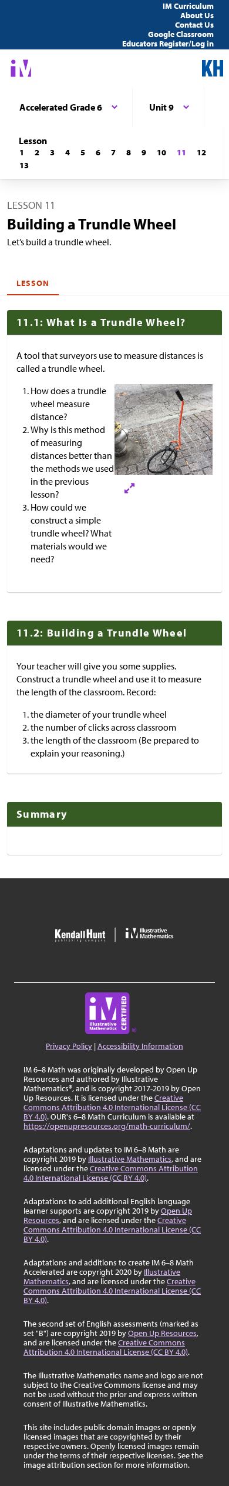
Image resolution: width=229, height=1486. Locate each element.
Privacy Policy (69, 1046)
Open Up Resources (162, 1333)
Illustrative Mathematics (129, 1159)
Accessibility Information (140, 1046)
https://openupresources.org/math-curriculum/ (106, 1126)
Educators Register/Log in (168, 43)
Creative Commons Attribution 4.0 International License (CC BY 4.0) (112, 1107)
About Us (197, 15)
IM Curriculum (188, 6)
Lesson (32, 283)
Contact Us (194, 24)
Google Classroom (181, 34)
